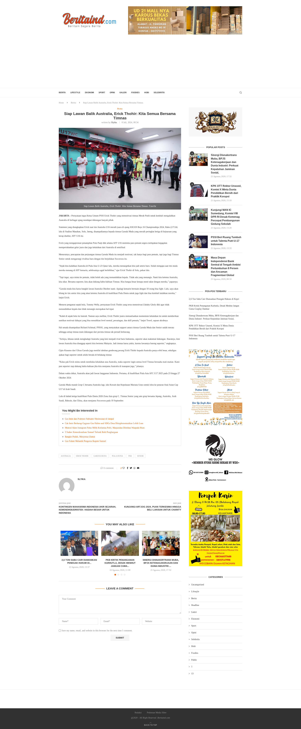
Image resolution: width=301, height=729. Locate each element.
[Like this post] (123, 468)
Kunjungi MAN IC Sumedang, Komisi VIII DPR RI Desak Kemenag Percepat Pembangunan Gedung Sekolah (225, 217)
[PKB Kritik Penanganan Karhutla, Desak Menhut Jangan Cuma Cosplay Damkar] (120, 543)
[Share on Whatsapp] (134, 468)
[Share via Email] (138, 468)
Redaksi (138, 712)
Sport (102, 92)
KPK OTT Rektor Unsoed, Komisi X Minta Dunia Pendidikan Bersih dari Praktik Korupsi (226, 191)
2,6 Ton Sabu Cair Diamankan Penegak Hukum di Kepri (214, 299)
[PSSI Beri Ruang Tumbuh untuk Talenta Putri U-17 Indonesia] (198, 242)
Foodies (135, 92)
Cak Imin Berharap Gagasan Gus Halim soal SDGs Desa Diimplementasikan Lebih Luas (104, 423)
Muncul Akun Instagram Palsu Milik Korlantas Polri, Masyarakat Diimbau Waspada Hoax (105, 428)
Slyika (114, 122)
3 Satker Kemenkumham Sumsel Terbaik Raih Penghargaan (91, 432)
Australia (66, 456)
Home (61, 102)
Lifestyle (75, 92)
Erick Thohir (82, 456)
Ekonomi (89, 92)
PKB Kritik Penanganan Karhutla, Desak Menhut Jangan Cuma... (120, 563)
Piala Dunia (117, 456)
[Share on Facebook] (127, 468)
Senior (140, 456)
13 (192, 673)
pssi (130, 456)
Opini (112, 92)
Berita (62, 92)
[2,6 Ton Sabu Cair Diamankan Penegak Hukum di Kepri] (79, 543)
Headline (195, 605)
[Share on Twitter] (131, 468)
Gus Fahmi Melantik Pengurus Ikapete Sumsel (85, 441)
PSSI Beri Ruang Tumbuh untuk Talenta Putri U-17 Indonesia (226, 241)
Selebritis (159, 92)
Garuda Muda (100, 456)
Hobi (146, 92)
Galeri (123, 92)
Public (194, 660)
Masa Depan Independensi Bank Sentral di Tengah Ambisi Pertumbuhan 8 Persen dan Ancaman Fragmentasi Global (225, 266)
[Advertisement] (150, 64)
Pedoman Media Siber (156, 712)
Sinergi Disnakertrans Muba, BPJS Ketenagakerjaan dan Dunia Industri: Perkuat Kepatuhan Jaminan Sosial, (224, 164)
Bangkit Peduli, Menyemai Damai (80, 437)
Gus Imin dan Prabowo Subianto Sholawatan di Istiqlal (89, 419)
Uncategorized (197, 584)
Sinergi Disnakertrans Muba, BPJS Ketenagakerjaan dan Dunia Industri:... (161, 563)
